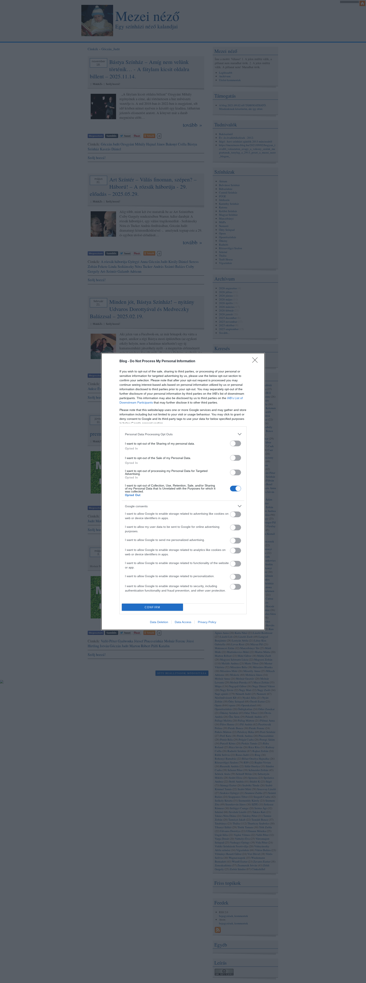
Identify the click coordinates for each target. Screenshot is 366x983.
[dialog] (183, 491)
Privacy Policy (207, 622)
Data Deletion (159, 622)
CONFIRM (152, 607)
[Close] (256, 361)
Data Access (183, 622)
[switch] (235, 443)
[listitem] (183, 434)
